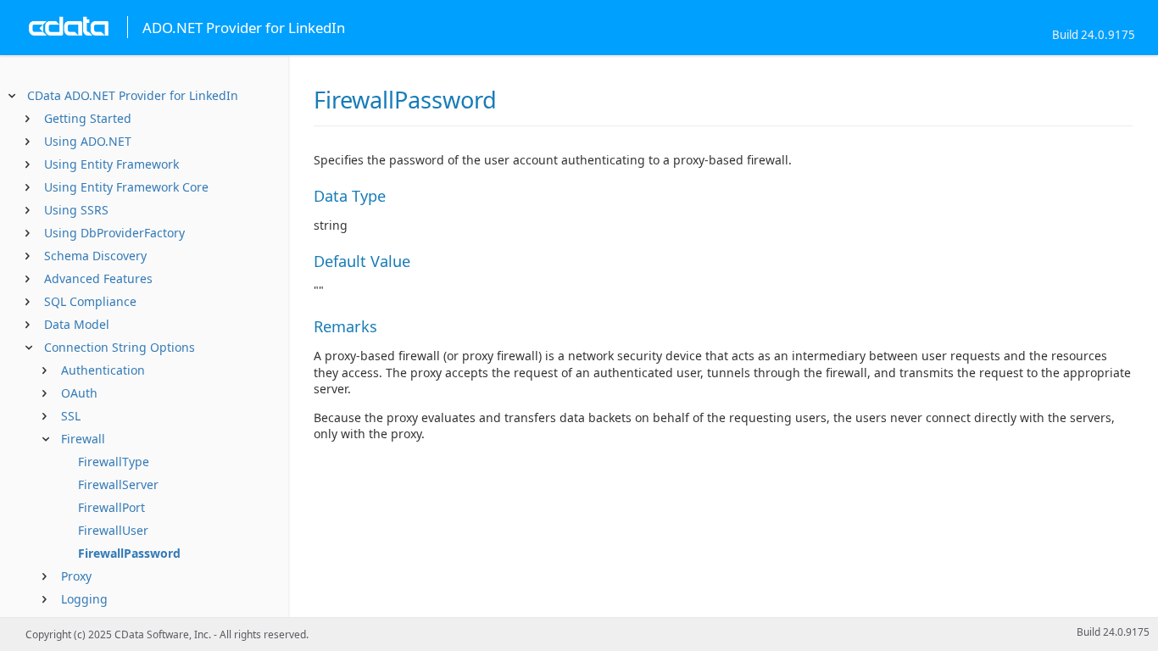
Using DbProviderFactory (114, 233)
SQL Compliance (90, 301)
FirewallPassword (129, 553)
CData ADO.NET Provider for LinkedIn (132, 95)
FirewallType (113, 461)
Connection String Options (119, 347)
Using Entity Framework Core (126, 187)
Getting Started (87, 118)
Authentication (103, 370)
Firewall (83, 439)
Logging (84, 599)
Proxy (76, 576)
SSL (71, 416)
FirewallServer (118, 484)
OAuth (79, 393)
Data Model (76, 324)
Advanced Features (98, 278)
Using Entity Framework (111, 164)
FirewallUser (113, 530)
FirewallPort (111, 507)
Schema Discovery (95, 256)
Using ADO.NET (87, 141)
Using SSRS (76, 210)
